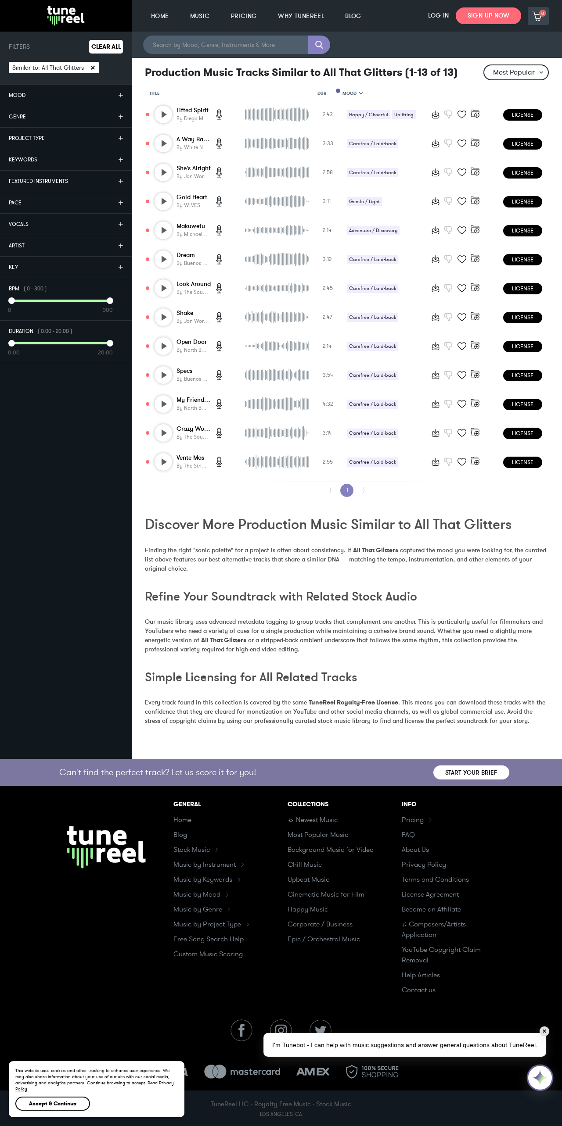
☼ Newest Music (313, 820)
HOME (160, 16)
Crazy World (194, 429)
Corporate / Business (320, 924)
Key (13, 267)
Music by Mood (196, 894)
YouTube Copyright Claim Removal (441, 955)
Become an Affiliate (431, 909)
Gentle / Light (364, 201)
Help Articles (421, 975)
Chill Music (305, 864)
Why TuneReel (301, 16)
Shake (185, 313)
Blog (180, 835)
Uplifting (404, 114)
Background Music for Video (331, 849)
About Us (415, 849)
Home (182, 820)
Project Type (27, 138)
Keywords (23, 159)
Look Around (194, 284)
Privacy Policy (424, 864)
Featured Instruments (38, 181)
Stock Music (191, 849)
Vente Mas (190, 458)
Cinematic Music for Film (326, 894)
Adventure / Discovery (373, 230)
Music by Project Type (207, 924)
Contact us (419, 990)
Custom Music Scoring (208, 954)
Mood (17, 95)
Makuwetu (191, 226)
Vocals (19, 224)
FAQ (408, 835)
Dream (186, 255)
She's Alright (194, 168)
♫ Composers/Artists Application (434, 929)
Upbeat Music (308, 879)
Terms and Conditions (435, 879)
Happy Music (308, 909)
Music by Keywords (202, 879)
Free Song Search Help (208, 939)
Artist (17, 245)
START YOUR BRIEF (471, 773)
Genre (17, 116)
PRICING (244, 16)
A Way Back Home (202, 139)
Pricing (413, 820)
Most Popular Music (318, 835)
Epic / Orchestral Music (324, 939)
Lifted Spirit (193, 110)
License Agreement (430, 894)
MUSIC (200, 16)
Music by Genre (197, 909)
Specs (184, 371)
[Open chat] (540, 1078)
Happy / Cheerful (368, 114)
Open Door (192, 342)
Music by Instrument (204, 864)
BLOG (353, 16)
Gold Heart (192, 197)
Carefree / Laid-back (372, 143)
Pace (15, 202)
